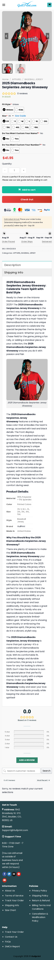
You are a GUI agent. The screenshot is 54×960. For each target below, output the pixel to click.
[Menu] (3, 4)
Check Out (27, 199)
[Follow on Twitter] (9, 874)
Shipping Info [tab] (13, 272)
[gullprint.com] (27, 5)
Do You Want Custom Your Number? (22, 144)
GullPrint (21, 526)
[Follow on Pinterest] (19, 874)
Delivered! (47, 241)
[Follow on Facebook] (4, 874)
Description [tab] (12, 265)
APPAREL (16, 79)
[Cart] (49, 5)
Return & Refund (41, 900)
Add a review (27, 760)
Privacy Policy (39, 890)
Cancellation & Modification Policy (40, 917)
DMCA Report (12, 946)
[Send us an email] (14, 874)
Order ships (27, 241)
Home (5, 79)
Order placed (8, 241)
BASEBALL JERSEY (34, 79)
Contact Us (11, 936)
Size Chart (10, 910)
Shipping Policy (40, 895)
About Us (10, 890)
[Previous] (6, 36)
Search (46, 770)
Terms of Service (14, 895)
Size (4, 115)
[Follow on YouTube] (4, 880)
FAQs (8, 941)
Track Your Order (14, 900)
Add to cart (29, 189)
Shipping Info (12, 905)
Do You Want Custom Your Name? (20, 133)
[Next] (47, 36)
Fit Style (7, 104)
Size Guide (20, 115)
